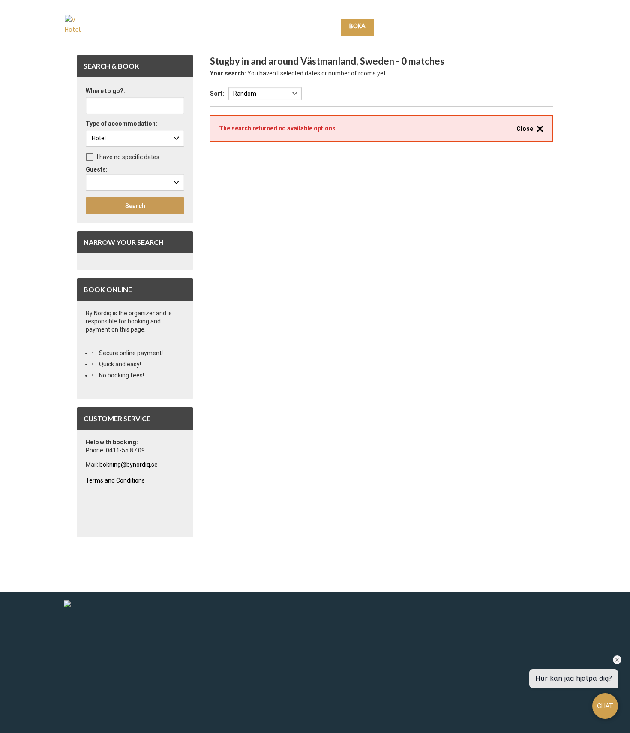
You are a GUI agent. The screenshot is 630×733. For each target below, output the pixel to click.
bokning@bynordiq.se (128, 464)
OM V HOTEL (540, 27)
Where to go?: (105, 91)
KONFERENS (496, 27)
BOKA (357, 26)
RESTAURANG (451, 27)
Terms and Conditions (115, 480)
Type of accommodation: (121, 124)
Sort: (217, 93)
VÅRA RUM (399, 27)
